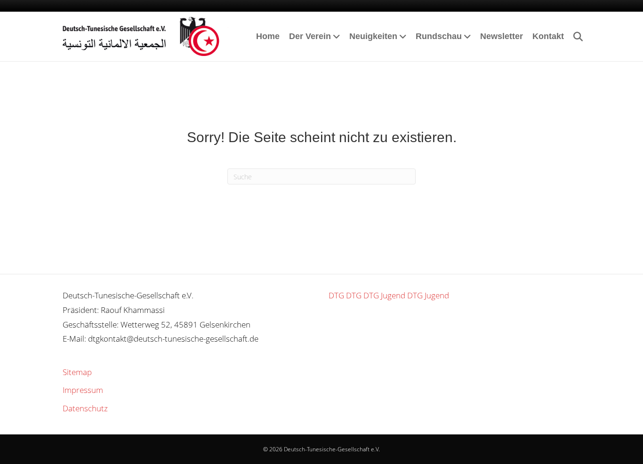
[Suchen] (574, 37)
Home (268, 36)
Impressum (83, 389)
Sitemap (77, 372)
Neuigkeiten (373, 36)
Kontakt (548, 36)
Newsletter (501, 36)
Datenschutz (85, 408)
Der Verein (310, 36)
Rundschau (439, 36)
